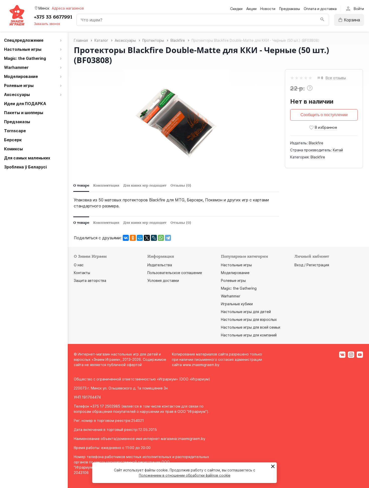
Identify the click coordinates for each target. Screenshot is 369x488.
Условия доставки (163, 280)
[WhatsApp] (161, 238)
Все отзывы (336, 78)
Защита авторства (90, 280)
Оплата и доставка (320, 9)
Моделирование (235, 273)
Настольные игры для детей (246, 311)
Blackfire (318, 157)
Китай (338, 150)
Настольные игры (236, 265)
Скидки (236, 9)
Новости (267, 9)
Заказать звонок (47, 24)
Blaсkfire (316, 143)
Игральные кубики (237, 304)
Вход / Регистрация (311, 265)
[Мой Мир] (140, 238)
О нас (79, 265)
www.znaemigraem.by (201, 365)
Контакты (82, 273)
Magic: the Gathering (239, 288)
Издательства (159, 265)
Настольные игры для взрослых (249, 319)
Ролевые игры (233, 280)
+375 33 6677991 (53, 17)
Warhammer (230, 296)
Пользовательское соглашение (174, 273)
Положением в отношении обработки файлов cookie (184, 475)
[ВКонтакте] (126, 238)
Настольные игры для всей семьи (250, 327)
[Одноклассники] (133, 238)
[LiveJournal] (154, 238)
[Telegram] (168, 238)
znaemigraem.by (191, 438)
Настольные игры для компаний (249, 335)
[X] (147, 238)
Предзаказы (289, 9)
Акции (251, 9)
